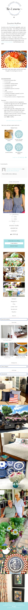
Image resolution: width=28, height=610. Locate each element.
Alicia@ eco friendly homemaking (14, 169)
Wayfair (14, 312)
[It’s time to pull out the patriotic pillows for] (14, 391)
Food (17, 25)
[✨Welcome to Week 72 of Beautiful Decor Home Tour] (14, 475)
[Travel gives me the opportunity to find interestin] (14, 588)
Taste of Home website (6, 42)
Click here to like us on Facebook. (14, 120)
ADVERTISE (14, 228)
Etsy (14, 304)
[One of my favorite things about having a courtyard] (14, 532)
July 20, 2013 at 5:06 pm (13, 171)
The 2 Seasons (14, 8)
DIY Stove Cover (20, 338)
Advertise (9, 607)
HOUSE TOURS (14, 225)
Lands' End (14, 306)
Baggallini (14, 301)
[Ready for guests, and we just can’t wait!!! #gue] (14, 447)
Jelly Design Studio (20, 605)
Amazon (14, 299)
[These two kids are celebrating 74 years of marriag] (14, 503)
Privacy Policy (17, 607)
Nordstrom (14, 309)
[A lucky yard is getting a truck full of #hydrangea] (14, 419)
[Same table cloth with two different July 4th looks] (14, 560)
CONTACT (14, 231)
